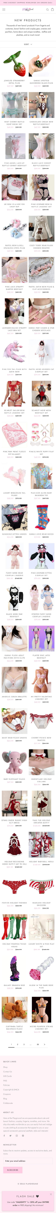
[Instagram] (17, 1135)
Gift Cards (7, 1076)
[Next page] (44, 1044)
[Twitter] (10, 1135)
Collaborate (8, 1103)
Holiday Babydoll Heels (41, 862)
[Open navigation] (3, 9)
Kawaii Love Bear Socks (41, 534)
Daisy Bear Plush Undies (14, 738)
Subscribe (12, 1170)
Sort (27, 44)
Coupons (7, 1094)
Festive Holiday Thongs (14, 903)
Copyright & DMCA (11, 1089)
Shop (5, 1067)
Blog (5, 1098)
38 (38, 1044)
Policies (6, 1085)
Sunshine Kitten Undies (14, 534)
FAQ (5, 1080)
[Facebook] (4, 1135)
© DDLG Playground (28, 1184)
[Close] (51, 1194)
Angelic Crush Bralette (14, 697)
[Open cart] (52, 9)
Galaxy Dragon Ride (14, 985)
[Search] (47, 9)
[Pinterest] (23, 1135)
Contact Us (7, 1071)
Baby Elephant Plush (14, 779)
